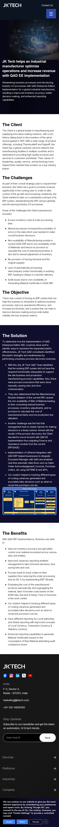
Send (47, 737)
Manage (35, 822)
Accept (9, 822)
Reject (22, 822)
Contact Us (47, 5)
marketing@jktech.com (16, 700)
